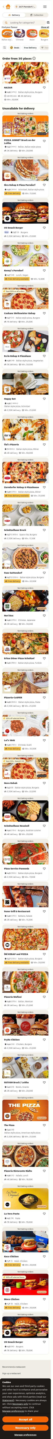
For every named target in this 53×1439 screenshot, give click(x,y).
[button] (6, 6)
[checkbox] (7, 35)
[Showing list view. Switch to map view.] (48, 23)
